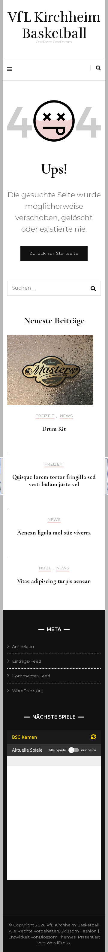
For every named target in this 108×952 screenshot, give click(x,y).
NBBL (45, 568)
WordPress (58, 942)
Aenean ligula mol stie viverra (54, 532)
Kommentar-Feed (31, 676)
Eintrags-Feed (26, 661)
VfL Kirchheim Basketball (54, 25)
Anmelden (23, 646)
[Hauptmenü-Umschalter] (11, 69)
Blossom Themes (57, 937)
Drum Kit (54, 429)
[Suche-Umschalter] (98, 68)
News (66, 416)
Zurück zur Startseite (54, 253)
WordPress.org (28, 690)
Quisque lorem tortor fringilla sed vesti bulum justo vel (54, 480)
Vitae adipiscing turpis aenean (54, 581)
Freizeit (45, 416)
